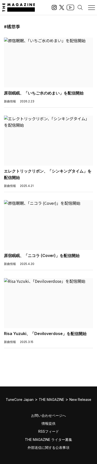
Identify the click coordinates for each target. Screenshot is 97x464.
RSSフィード (48, 431)
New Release (80, 399)
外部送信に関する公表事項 (48, 447)
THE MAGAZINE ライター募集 (48, 439)
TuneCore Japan (20, 399)
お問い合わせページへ (48, 415)
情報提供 (48, 423)
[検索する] (80, 7)
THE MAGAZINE (51, 399)
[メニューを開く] (91, 7)
